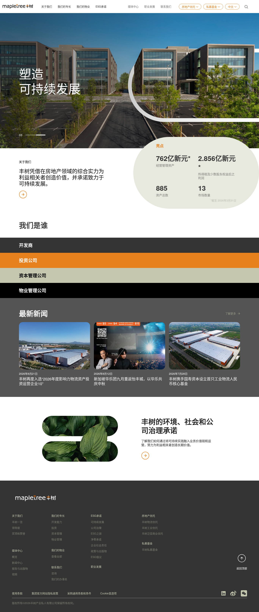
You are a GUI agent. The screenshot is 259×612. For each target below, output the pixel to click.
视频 (14, 574)
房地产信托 (188, 7)
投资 (54, 528)
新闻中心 (17, 562)
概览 (14, 557)
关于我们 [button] (46, 6)
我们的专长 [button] (64, 6)
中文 (230, 7)
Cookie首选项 (108, 593)
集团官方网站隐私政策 (45, 593)
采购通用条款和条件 (79, 593)
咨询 (54, 573)
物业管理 (56, 539)
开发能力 (56, 522)
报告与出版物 (20, 568)
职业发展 (149, 6)
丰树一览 (17, 522)
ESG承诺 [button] (101, 6)
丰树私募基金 (150, 549)
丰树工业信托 (150, 528)
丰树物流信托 (150, 522)
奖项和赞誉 (18, 533)
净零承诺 (96, 539)
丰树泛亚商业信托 (152, 533)
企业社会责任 (99, 545)
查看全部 (56, 556)
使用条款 (17, 593)
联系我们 (166, 6)
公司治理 (96, 528)
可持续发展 (97, 522)
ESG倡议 (96, 557)
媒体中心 (133, 6)
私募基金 (211, 7)
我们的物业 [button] (83, 6)
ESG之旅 (96, 533)
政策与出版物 (99, 551)
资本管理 (56, 533)
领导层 (16, 528)
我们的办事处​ (59, 579)
